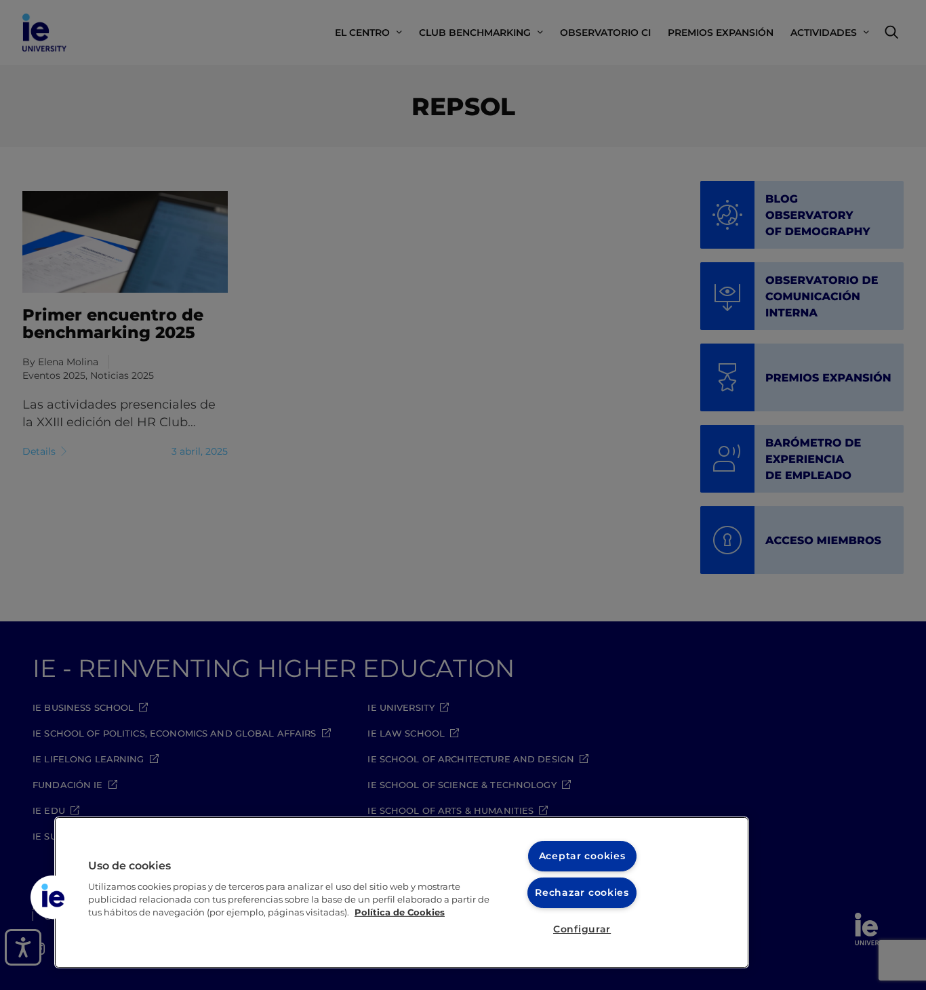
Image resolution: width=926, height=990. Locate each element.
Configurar (582, 929)
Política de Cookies (400, 912)
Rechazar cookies (582, 892)
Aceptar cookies (582, 856)
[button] (52, 897)
